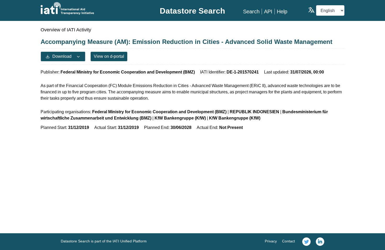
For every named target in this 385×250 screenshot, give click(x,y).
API (268, 11)
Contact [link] (288, 241)
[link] (306, 241)
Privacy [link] (271, 241)
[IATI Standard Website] (91, 8)
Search (251, 11)
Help (282, 11)
